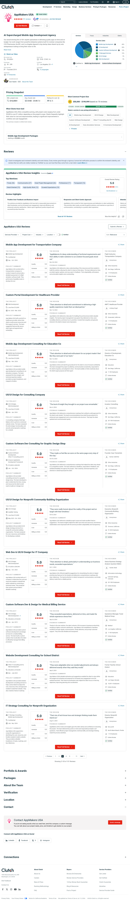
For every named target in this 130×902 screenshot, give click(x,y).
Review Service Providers (75, 878)
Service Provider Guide (106, 890)
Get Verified (103, 878)
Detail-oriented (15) (13, 187)
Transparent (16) (79, 183)
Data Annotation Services (91, 125)
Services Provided (11, 235)
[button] (12, 235)
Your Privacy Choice (17, 898)
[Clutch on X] (7, 889)
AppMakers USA (24, 14)
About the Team (27, 82)
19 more (74, 129)
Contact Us (5, 885)
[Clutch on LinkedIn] (19, 889)
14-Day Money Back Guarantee (77, 882)
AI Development (103, 47)
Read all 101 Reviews (65, 216)
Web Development (104, 59)
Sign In (117, 2)
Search (63, 2)
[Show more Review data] (65, 285)
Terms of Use (52, 898)
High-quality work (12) (30, 187)
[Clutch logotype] (7, 7)
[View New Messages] (108, 2)
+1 (52, 64)
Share (122, 245)
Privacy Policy (5, 898)
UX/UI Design (103, 56)
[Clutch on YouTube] (15, 889)
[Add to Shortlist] (47, 26)
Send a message (115, 822)
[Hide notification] (124, 160)
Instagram (46, 840)
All (70, 115)
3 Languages (44, 69)
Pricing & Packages (99, 7)
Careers (36, 878)
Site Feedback (6, 881)
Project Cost (26, 235)
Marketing (66, 7)
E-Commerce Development (112, 125)
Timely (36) (11, 183)
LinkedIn (11, 840)
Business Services (85, 7)
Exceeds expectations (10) (50, 187)
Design (74, 7)
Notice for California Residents (38, 898)
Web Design (119, 120)
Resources (112, 7)
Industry (38, 235)
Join (125, 2)
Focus (92, 35)
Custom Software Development (108, 50)
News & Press (38, 882)
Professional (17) (65, 183)
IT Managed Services (105, 53)
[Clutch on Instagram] (11, 889)
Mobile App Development (106, 44)
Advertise (102, 886)
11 (76, 756)
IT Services (57, 7)
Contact (37, 26)
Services (78, 35)
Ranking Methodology (41, 886)
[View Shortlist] (102, 2)
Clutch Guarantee (105, 882)
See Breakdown (111, 191)
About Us (37, 874)
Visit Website (22, 26)
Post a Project (124, 7)
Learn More (81, 163)
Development (47, 7)
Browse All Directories (74, 874)
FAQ (35, 890)
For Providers (94, 2)
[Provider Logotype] (8, 17)
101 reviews (27, 19)
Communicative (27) (25, 183)
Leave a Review (83, 2)
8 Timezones (11, 75)
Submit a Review (116, 227)
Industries (106, 35)
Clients (120, 35)
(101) (116, 187)
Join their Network (55, 19)
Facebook (24, 840)
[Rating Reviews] (18, 19)
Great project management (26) (45, 183)
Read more (7, 50)
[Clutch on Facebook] (2, 889)
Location (50, 235)
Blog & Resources (72, 886)
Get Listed (102, 874)
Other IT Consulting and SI (102, 120)
